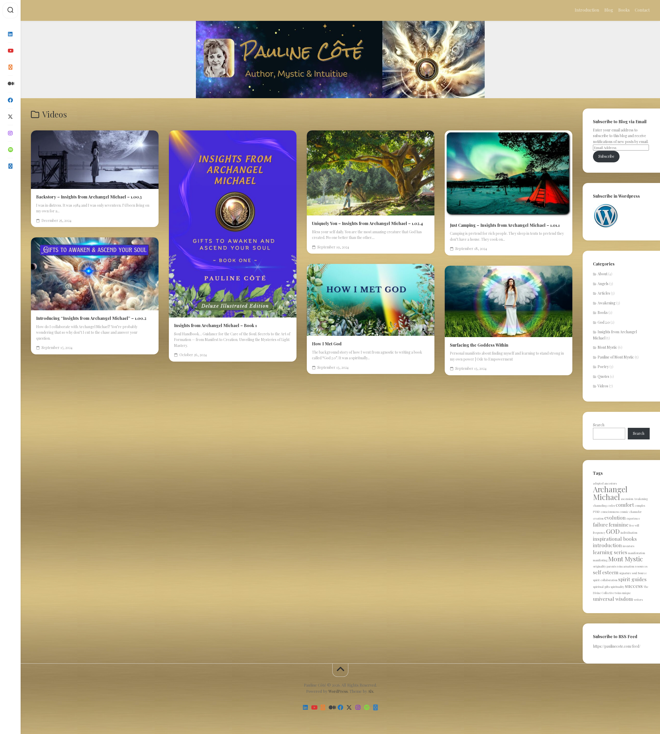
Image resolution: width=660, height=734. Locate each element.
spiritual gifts (601, 587)
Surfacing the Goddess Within (479, 345)
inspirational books (615, 538)
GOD (613, 531)
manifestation (636, 553)
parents (611, 566)
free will (634, 525)
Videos (603, 385)
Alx (371, 691)
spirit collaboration (605, 580)
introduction (607, 545)
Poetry (603, 366)
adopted (598, 483)
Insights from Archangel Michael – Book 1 (215, 325)
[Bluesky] (10, 166)
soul (634, 573)
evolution (615, 517)
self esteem (605, 572)
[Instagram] (10, 133)
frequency (599, 533)
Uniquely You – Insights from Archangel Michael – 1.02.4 (367, 223)
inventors (628, 546)
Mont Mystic (607, 347)
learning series (610, 552)
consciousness (610, 512)
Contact (642, 10)
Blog (608, 10)
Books (624, 10)
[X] (10, 117)
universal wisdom (613, 598)
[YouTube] (10, 51)
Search (598, 424)
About (602, 273)
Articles (604, 293)
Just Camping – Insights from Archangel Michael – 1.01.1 (505, 225)
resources (641, 566)
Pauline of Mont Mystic (616, 357)
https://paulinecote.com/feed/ (616, 646)
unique (626, 593)
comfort (625, 504)
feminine (619, 524)
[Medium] (10, 84)
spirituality (617, 587)
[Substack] (10, 67)
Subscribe (606, 156)
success (634, 585)
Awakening (606, 303)
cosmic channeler (631, 512)
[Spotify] (10, 150)
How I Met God (327, 343)
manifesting (600, 560)
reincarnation (625, 566)
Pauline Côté (57, 10)
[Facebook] (10, 100)
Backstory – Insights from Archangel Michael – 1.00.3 (89, 196)
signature (625, 573)
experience (633, 518)
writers (638, 600)
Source (642, 573)
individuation (629, 533)
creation (598, 518)
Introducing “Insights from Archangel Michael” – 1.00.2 (91, 318)
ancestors (610, 483)
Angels (603, 283)
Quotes (603, 376)
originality (599, 566)
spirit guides (632, 579)
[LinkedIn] (10, 34)
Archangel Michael (610, 493)
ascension (627, 499)
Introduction (587, 10)
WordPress (338, 691)
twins (618, 593)
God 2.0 (604, 322)
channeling (600, 505)
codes (611, 505)
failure (600, 524)
